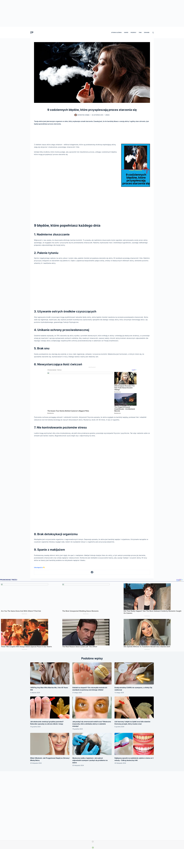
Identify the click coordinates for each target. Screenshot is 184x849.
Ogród (126, 32)
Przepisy (133, 32)
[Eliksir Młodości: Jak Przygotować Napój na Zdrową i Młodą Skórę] (49, 744)
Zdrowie (146, 32)
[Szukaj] (153, 32)
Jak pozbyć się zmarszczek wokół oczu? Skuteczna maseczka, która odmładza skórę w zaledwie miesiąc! (91, 724)
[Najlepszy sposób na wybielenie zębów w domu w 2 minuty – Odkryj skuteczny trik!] (134, 744)
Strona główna (116, 32)
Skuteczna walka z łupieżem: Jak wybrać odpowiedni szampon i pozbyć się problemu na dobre (90, 760)
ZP (31, 32)
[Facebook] (92, 572)
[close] (93, 841)
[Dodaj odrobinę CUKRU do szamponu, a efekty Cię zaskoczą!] (134, 673)
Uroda (107, 115)
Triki (140, 32)
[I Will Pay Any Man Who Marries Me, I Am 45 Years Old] (49, 673)
